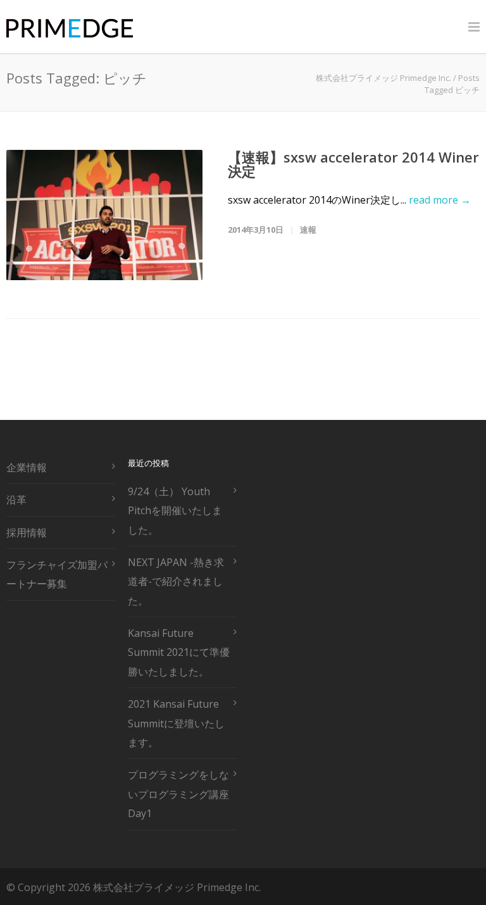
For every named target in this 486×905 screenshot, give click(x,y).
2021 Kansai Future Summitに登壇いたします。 (176, 723)
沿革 (16, 500)
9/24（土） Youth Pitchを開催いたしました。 (175, 510)
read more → (440, 200)
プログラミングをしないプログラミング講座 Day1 (178, 794)
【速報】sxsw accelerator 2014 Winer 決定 (353, 163)
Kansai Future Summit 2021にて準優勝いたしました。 (179, 652)
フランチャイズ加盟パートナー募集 (57, 574)
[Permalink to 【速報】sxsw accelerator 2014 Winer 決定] (104, 215)
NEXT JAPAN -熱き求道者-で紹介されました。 (176, 581)
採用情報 (26, 532)
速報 (308, 229)
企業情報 (26, 467)
